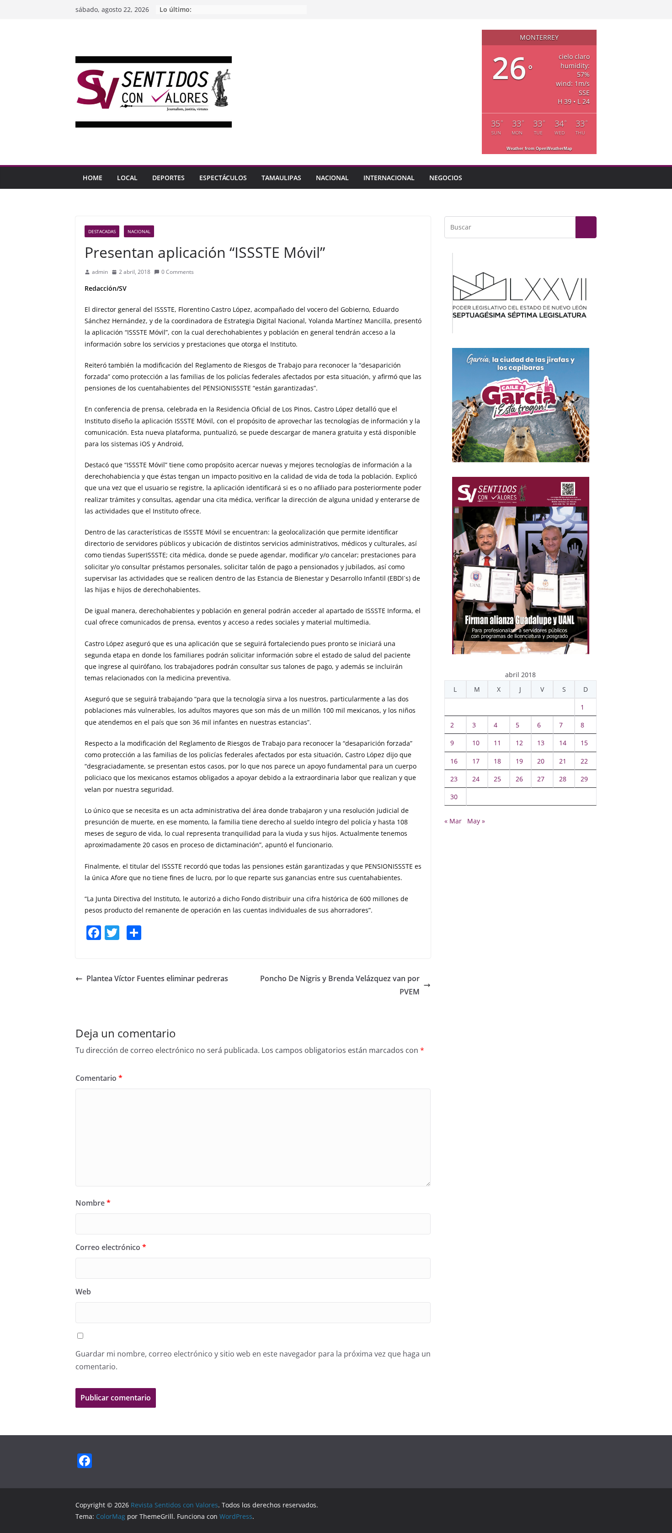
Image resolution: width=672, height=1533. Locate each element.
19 (519, 761)
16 (454, 761)
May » (476, 821)
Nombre (93, 1203)
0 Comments (177, 272)
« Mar (453, 821)
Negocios (445, 177)
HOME (92, 177)
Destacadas (102, 231)
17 (476, 761)
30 (454, 796)
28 (562, 779)
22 (584, 761)
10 (476, 742)
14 (562, 742)
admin (100, 272)
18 (497, 761)
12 (519, 742)
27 (540, 779)
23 (454, 779)
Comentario (99, 1078)
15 (584, 742)
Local (127, 177)
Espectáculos (223, 177)
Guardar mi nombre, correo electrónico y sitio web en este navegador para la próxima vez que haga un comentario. (253, 1360)
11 (497, 742)
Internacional (389, 177)
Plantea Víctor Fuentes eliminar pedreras (157, 978)
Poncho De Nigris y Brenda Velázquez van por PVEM (340, 985)
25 (497, 779)
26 (519, 779)
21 (562, 761)
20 (540, 761)
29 (584, 779)
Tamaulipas (281, 177)
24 (476, 779)
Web (83, 1292)
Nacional (332, 177)
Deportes (168, 177)
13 (540, 742)
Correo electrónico (110, 1247)
